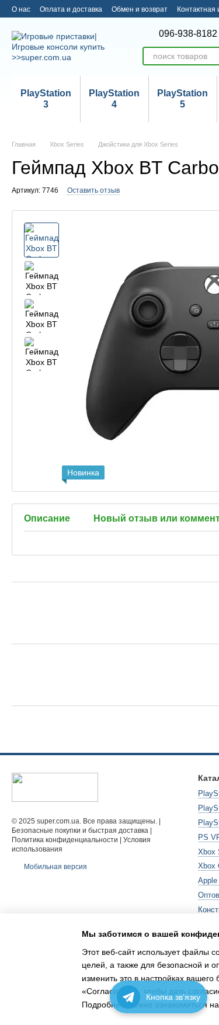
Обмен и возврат (140, 9)
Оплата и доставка (71, 9)
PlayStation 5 (182, 98)
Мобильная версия (54, 867)
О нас (21, 9)
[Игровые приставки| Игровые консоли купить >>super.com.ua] (55, 787)
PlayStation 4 (114, 98)
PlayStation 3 (45, 98)
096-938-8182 (188, 34)
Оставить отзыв (93, 190)
